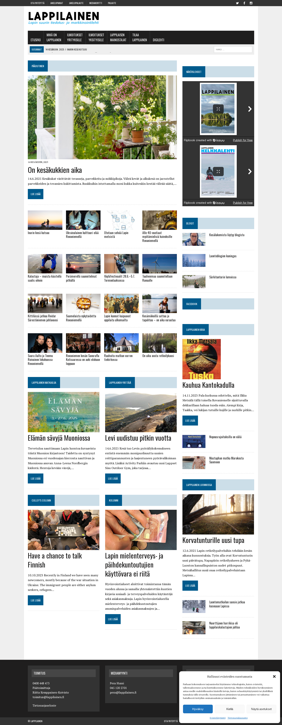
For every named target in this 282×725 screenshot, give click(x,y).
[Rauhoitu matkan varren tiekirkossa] (121, 350)
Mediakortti (95, 3)
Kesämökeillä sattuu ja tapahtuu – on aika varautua (159, 318)
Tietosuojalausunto (238, 717)
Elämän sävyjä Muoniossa (59, 437)
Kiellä (229, 709)
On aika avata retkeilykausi (158, 355)
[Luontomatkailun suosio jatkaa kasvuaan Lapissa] (193, 610)
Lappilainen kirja (195, 329)
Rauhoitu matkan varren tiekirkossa (118, 357)
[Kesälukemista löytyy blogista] (193, 243)
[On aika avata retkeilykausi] (159, 350)
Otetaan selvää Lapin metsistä (116, 234)
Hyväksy (198, 709)
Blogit (190, 223)
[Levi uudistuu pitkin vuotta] (141, 429)
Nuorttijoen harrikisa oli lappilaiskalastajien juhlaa (224, 625)
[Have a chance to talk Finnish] (63, 547)
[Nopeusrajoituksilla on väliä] (193, 445)
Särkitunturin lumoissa (222, 277)
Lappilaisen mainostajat (118, 37)
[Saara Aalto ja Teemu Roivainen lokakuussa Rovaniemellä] (45, 350)
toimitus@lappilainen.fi (48, 697)
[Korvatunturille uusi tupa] (218, 532)
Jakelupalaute (76, 3)
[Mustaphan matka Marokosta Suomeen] (193, 466)
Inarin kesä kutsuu (38, 232)
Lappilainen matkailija (44, 382)
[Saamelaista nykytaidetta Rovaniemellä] (83, 310)
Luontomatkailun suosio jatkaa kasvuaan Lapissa (227, 604)
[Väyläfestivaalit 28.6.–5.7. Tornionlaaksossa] (121, 271)
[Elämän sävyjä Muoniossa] (63, 429)
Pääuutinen (38, 66)
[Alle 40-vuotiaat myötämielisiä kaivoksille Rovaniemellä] (159, 227)
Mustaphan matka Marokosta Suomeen (226, 460)
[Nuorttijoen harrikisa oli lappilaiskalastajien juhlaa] (193, 631)
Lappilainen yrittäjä (120, 382)
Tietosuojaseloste (44, 705)
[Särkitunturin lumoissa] (193, 285)
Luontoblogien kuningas (223, 256)
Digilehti (158, 40)
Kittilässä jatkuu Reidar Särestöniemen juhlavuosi (43, 318)
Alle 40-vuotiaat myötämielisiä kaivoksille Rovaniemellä (157, 236)
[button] (274, 676)
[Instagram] (251, 2)
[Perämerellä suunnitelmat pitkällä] (83, 271)
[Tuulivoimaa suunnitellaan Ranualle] (159, 271)
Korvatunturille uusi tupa (213, 540)
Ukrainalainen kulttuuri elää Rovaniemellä (82, 234)
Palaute (112, 3)
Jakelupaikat (56, 3)
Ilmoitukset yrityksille (75, 37)
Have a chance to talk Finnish (55, 559)
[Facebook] (244, 2)
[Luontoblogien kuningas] (193, 264)
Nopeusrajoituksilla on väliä (225, 437)
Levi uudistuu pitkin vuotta (138, 437)
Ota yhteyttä (37, 3)
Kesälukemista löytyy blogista (226, 235)
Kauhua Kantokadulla (208, 384)
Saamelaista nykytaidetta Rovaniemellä (81, 318)
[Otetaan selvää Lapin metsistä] (121, 227)
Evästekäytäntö (218, 717)
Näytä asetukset (261, 709)
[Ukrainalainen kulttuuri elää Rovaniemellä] (83, 227)
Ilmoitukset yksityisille (96, 37)
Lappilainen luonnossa (199, 485)
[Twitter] (237, 2)
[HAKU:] (233, 49)
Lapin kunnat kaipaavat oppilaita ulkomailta (117, 318)
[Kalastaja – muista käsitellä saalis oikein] (45, 271)
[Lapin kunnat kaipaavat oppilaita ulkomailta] (121, 310)
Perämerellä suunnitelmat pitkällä (81, 278)
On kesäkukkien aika (55, 169)
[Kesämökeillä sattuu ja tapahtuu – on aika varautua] (159, 310)
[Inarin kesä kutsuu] (45, 227)
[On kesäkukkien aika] (102, 157)
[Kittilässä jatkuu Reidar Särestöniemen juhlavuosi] (45, 310)
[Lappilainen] (64, 18)
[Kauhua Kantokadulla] (201, 376)
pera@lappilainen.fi (123, 692)
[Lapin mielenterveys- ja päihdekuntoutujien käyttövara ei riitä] (141, 547)
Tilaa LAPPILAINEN (139, 37)
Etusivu (36, 40)
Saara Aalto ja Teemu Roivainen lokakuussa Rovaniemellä (40, 359)
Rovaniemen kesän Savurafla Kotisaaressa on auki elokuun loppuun (83, 359)
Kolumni (113, 500)
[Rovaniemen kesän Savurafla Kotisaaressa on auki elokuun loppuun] (83, 350)
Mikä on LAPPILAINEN (54, 37)
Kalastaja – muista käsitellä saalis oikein (44, 278)
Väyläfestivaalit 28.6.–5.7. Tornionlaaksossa (119, 278)
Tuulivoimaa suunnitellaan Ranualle (157, 278)
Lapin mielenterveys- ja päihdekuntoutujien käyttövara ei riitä (134, 564)
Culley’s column (41, 500)
